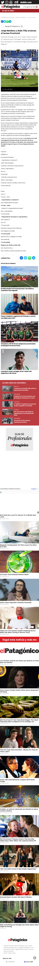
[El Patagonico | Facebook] (6, 3)
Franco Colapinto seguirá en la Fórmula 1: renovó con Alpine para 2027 (18, 317)
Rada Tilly (16, 386)
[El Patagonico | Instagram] (11, 3)
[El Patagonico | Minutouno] (16, 3)
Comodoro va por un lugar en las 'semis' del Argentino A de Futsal (16, 372)
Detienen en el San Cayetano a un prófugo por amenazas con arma (24, 397)
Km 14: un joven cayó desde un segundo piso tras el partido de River (24, 413)
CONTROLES (16, 402)
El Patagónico (4, 17)
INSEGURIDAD (17, 394)
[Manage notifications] (34, 957)
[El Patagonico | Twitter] (2, 3)
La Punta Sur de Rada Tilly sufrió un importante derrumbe (25, 389)
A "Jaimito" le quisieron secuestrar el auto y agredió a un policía (25, 405)
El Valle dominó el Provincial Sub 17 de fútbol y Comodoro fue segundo (17, 289)
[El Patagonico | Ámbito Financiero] (26, 3)
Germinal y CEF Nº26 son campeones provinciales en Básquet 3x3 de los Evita (18, 345)
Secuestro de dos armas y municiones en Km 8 (22, 421)
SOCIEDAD (16, 409)
